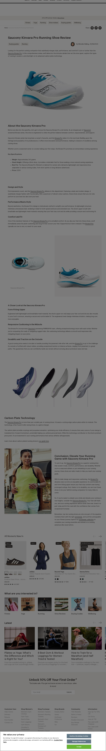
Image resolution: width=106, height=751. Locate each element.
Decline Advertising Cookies (79, 736)
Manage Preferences (79, 741)
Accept (79, 746)
